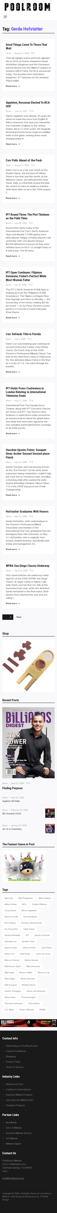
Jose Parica (46, 947)
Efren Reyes (10, 923)
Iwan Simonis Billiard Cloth (19, 1099)
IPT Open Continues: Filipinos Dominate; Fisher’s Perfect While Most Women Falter (26, 276)
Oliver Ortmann (27, 978)
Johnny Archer (29, 947)
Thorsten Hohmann (14, 1003)
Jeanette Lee (11, 941)
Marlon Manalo (31, 960)
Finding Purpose (12, 788)
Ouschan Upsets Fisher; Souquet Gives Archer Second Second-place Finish (28, 453)
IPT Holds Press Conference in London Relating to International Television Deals (26, 392)
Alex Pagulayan (25, 898)
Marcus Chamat (12, 960)
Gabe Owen (29, 929)
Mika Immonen (33, 966)
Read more (13, 86)
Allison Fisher (11, 904)
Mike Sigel (9, 972)
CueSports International (18, 1089)
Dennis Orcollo (11, 916)
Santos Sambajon (13, 991)
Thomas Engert (28, 997)
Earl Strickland (30, 916)
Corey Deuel (10, 910)
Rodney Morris (28, 985)
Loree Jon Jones (43, 953)
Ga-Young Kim (11, 929)
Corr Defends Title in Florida (23, 334)
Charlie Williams (39, 904)
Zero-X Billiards (14, 1127)
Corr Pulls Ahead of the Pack (24, 160)
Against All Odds (11, 800)
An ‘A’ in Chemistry (12, 828)
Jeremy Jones (11, 947)
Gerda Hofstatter (12, 935)
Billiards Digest (13, 1143)
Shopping (11, 1056)
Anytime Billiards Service (19, 1133)
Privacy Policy (13, 1061)
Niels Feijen (10, 978)
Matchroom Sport (13, 966)
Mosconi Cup (44, 972)
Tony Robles (34, 1003)
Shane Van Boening (36, 991)
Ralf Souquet (11, 985)
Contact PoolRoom (16, 1051)
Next (19, 617)
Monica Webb (25, 972)
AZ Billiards (12, 1138)
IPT (27, 935)
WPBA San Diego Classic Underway (27, 566)
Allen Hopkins (44, 898)
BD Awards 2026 (11, 813)
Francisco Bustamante (31, 923)
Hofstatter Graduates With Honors (27, 511)
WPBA (42, 1009)
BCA (24, 904)
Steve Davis (10, 997)
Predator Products (15, 1105)
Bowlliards (11, 1122)
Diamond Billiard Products (19, 1094)
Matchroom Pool (14, 1084)
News (8, 53)
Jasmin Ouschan (42, 935)
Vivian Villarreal (26, 1009)
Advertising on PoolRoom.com (21, 1045)
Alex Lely (9, 898)
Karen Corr (9, 953)
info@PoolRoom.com (13, 1178)
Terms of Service (15, 1066)
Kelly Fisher (25, 953)
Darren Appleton (29, 910)
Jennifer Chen (28, 941)
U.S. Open (9, 1009)
